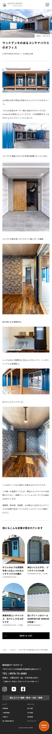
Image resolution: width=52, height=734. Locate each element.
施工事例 (30, 708)
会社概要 (30, 713)
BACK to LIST (26, 635)
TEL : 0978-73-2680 (14, 673)
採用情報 (30, 717)
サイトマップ (31, 721)
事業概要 (5, 708)
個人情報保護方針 (8, 721)
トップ (4, 704)
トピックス (31, 704)
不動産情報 (6, 713)
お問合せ (5, 717)
